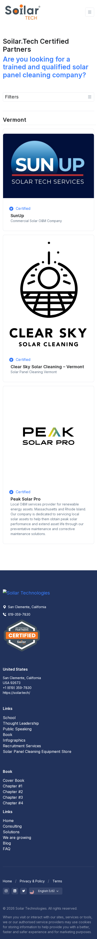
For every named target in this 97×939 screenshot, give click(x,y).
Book (7, 734)
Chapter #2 (13, 791)
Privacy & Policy (32, 881)
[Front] (23, 12)
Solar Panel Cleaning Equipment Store (37, 751)
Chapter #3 (13, 797)
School (9, 717)
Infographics (14, 740)
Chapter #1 (12, 786)
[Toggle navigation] (89, 12)
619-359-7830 (18, 614)
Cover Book (13, 780)
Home (8, 820)
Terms (57, 881)
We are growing (17, 837)
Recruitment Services (22, 745)
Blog (7, 843)
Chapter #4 (13, 803)
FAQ (6, 848)
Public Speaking (17, 729)
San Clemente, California (26, 607)
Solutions (11, 831)
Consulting (12, 826)
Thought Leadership (21, 723)
